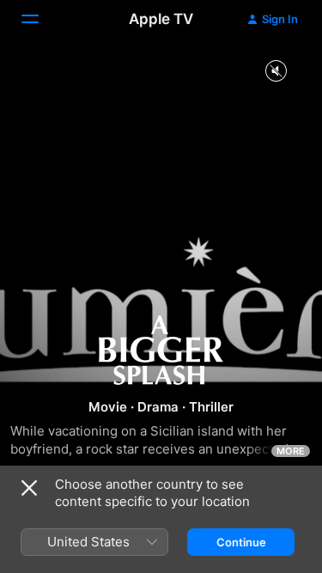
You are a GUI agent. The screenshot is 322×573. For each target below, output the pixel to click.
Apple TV (161, 18)
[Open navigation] (40, 19)
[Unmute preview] (276, 71)
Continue (241, 542)
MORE (290, 451)
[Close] (29, 488)
